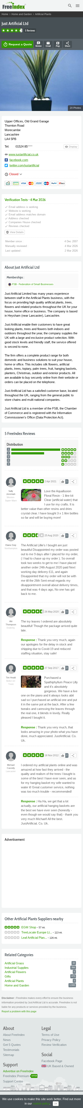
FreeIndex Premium (16, 1076)
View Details (15, 232)
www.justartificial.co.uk (23, 154)
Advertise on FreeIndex (18, 1071)
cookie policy (41, 1103)
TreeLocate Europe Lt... (36, 932)
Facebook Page (52, 1061)
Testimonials (11, 1050)
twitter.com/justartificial (24, 165)
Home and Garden (21, 14)
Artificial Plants (43, 14)
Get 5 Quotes (12, 1044)
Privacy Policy (51, 1040)
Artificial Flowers (15, 972)
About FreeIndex (14, 1034)
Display (71, 146)
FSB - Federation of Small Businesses (32, 284)
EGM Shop (28, 927)
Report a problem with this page (19, 1011)
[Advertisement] (41, 874)
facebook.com (18, 160)
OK (55, 1103)
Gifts (8, 976)
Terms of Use (50, 1034)
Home (5, 14)
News (7, 1040)
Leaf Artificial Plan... (34, 937)
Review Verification (54, 1044)
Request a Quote (17, 44)
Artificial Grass (14, 963)
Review (38, 44)
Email (48, 44)
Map (58, 44)
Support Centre (13, 1081)
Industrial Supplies (17, 967)
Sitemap (8, 1055)
